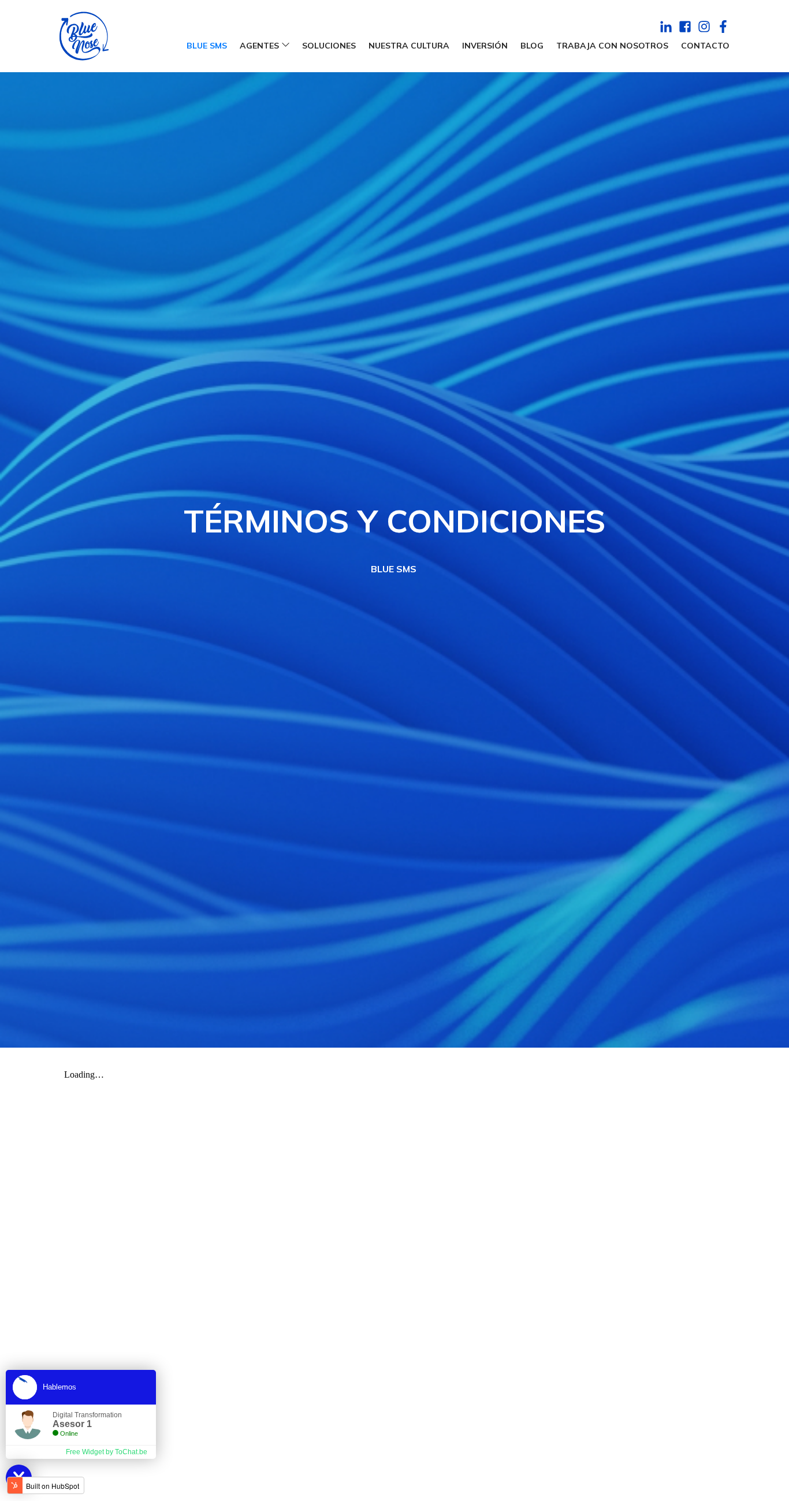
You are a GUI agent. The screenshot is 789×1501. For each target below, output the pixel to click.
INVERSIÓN (485, 45)
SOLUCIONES (329, 45)
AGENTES (259, 45)
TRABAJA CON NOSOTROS (612, 45)
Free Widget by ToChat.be (106, 1452)
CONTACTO (705, 45)
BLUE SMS (207, 45)
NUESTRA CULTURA (409, 45)
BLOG (532, 45)
